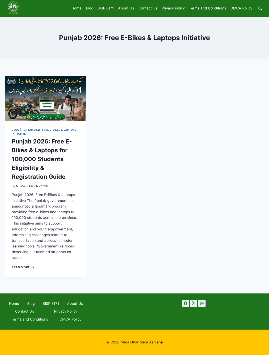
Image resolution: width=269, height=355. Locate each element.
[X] (193, 303)
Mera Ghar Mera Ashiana (142, 342)
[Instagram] (202, 303)
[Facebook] (185, 303)
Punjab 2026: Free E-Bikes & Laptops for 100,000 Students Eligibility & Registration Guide (42, 159)
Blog (89, 8)
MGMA (20, 186)
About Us (126, 8)
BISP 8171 (106, 8)
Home (76, 8)
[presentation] (45, 98)
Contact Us (147, 8)
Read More (23, 267)
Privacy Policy (173, 8)
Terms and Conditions (207, 8)
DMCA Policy (241, 8)
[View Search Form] (260, 8)
